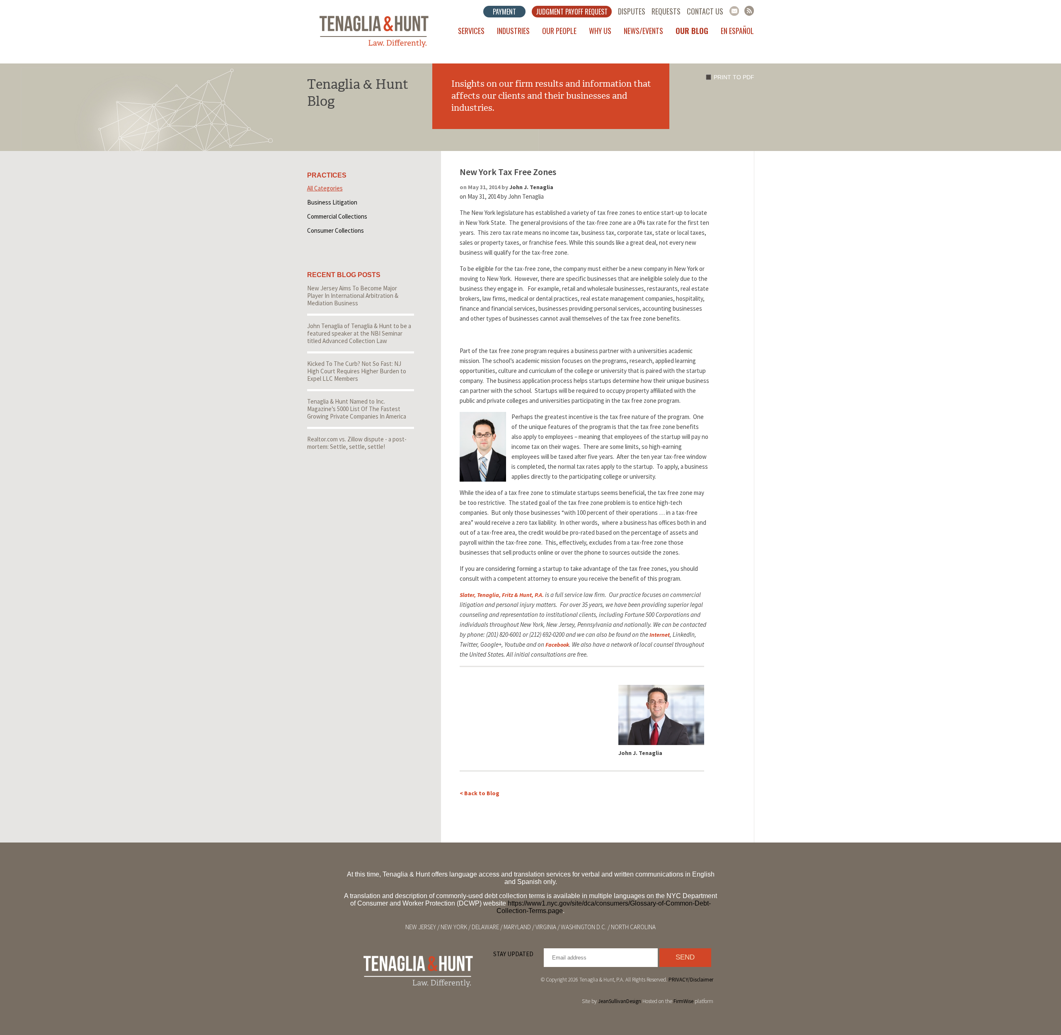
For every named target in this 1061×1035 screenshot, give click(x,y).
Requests (666, 11)
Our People (559, 30)
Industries (513, 30)
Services (471, 30)
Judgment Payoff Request (572, 12)
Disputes (631, 11)
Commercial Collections (337, 216)
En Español (737, 30)
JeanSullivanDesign (619, 1001)
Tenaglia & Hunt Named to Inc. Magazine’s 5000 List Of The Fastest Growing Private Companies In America (356, 408)
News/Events (643, 30)
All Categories (325, 188)
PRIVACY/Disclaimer (691, 979)
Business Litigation (332, 202)
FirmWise (683, 1001)
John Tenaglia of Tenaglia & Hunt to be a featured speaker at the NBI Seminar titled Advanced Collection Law (359, 333)
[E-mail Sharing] (734, 11)
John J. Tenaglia (531, 187)
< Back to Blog (479, 793)
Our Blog (692, 30)
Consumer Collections (335, 230)
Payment (504, 12)
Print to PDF (734, 77)
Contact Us (705, 11)
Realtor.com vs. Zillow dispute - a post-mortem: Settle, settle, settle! (357, 443)
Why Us (600, 30)
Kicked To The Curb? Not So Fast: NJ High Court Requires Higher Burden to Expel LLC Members (356, 371)
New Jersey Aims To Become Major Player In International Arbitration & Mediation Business (352, 295)
